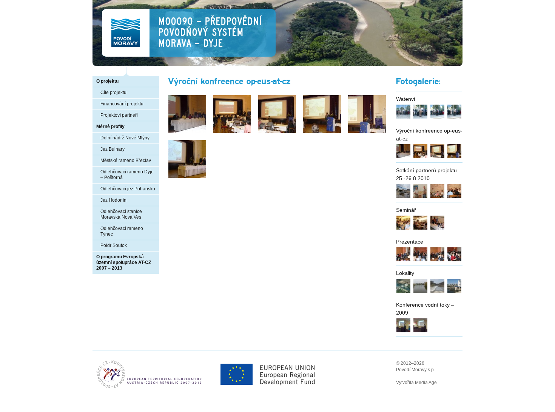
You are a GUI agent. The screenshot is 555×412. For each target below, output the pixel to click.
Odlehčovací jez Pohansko (127, 188)
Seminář (406, 210)
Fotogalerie (417, 81)
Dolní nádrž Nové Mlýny (125, 137)
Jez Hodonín (113, 200)
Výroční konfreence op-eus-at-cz (429, 135)
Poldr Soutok (113, 245)
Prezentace (409, 242)
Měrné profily (110, 126)
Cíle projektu (113, 92)
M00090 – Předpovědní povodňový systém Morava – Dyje (210, 32)
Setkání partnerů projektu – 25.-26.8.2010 (428, 174)
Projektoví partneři (119, 115)
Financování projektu (121, 103)
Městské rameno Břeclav (125, 160)
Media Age (426, 382)
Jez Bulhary (112, 149)
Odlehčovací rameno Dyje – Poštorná (127, 174)
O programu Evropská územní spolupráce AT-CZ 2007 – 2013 (123, 262)
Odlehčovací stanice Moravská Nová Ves (121, 214)
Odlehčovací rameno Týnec (121, 231)
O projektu (107, 81)
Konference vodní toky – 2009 (425, 309)
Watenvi (405, 99)
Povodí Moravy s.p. (415, 369)
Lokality (405, 273)
